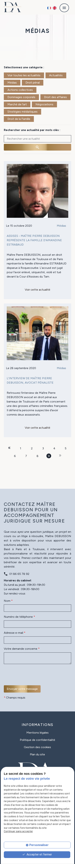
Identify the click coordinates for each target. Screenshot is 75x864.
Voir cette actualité (37, 289)
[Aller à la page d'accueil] (12, 7)
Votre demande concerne (22, 648)
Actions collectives (20, 90)
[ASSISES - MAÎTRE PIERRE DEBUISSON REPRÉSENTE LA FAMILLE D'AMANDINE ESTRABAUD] (37, 191)
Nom (8, 600)
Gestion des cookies (37, 747)
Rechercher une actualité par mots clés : (32, 130)
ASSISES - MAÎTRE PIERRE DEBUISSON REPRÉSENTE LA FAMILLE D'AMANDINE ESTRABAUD (34, 240)
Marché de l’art (17, 104)
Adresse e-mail (14, 632)
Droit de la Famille (18, 119)
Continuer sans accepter (18, 831)
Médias (12, 82)
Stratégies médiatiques (22, 111)
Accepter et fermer (39, 854)
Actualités (56, 75)
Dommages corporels (21, 97)
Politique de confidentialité (37, 740)
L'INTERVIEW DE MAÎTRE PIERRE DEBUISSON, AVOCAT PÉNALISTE (30, 380)
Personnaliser (39, 845)
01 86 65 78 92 (19, 574)
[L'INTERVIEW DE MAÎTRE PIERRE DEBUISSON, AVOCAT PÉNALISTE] (37, 333)
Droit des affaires (55, 97)
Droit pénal (32, 82)
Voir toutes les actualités (23, 75)
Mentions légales (37, 732)
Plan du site (37, 754)
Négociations (44, 104)
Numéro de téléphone (19, 616)
